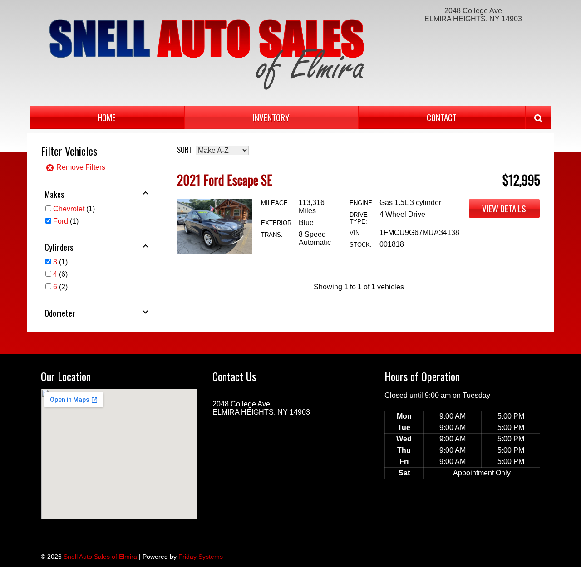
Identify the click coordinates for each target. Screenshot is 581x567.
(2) (60, 287)
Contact (442, 117)
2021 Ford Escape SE (224, 180)
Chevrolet (68, 209)
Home (107, 117)
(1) (74, 209)
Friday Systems (200, 556)
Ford (60, 221)
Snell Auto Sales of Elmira (100, 556)
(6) (60, 274)
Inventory (271, 117)
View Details (504, 208)
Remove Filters (79, 167)
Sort (184, 149)
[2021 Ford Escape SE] (214, 252)
